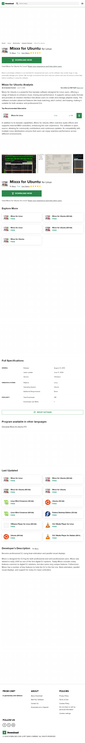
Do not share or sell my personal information (67, 708)
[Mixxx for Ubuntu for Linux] (5, 50)
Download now (23, 60)
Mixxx (37, 549)
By (13, 53)
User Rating (25, 53)
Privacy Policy (64, 696)
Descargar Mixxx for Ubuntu (12, 427)
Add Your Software (37, 700)
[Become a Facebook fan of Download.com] (4, 725)
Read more (80, 88)
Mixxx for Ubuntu (31, 48)
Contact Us (35, 703)
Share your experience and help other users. (45, 66)
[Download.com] (8, 3)
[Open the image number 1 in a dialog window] (54, 163)
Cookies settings (65, 713)
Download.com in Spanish (40, 707)
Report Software (44, 412)
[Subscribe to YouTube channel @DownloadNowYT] (13, 725)
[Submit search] (17, 3)
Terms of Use (63, 700)
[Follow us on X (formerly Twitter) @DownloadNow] (9, 725)
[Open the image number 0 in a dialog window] (19, 163)
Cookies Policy (64, 703)
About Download (36, 696)
